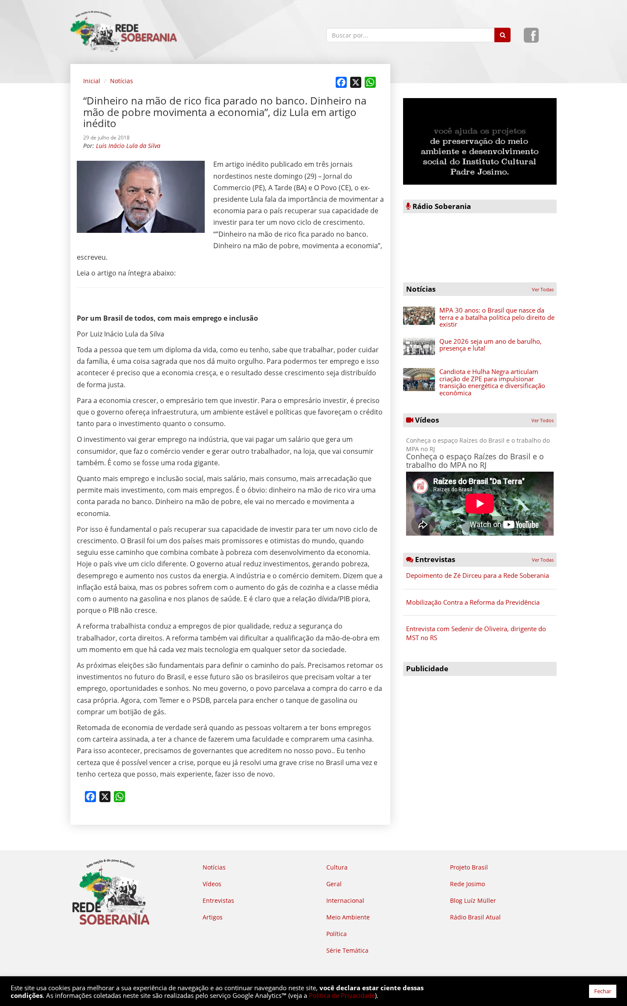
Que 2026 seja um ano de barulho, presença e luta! (490, 345)
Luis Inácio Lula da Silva (128, 146)
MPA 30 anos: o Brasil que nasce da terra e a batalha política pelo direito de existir (496, 317)
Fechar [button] (602, 991)
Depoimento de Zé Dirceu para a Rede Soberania (477, 575)
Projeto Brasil (469, 867)
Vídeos (212, 884)
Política (336, 934)
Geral (334, 884)
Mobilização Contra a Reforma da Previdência (473, 602)
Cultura (337, 867)
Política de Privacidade (342, 995)
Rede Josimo (467, 884)
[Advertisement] (480, 740)
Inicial (91, 81)
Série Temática (347, 950)
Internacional (345, 900)
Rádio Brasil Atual (475, 917)
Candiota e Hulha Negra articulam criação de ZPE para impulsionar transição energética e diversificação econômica (492, 382)
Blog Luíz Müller (473, 900)
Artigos (213, 917)
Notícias (121, 81)
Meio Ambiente (348, 917)
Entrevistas (218, 900)
